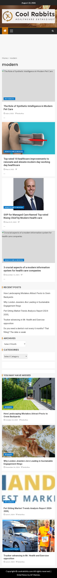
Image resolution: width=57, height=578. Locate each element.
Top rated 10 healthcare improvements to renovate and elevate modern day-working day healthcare (27, 162)
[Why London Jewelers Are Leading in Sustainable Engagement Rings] (28, 441)
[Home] (5, 31)
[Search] (52, 30)
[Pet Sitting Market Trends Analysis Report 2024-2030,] (28, 488)
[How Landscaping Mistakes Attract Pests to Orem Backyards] (28, 394)
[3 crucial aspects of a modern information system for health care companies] (28, 247)
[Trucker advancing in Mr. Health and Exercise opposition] (28, 536)
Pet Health (9, 99)
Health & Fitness (11, 549)
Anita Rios (20, 113)
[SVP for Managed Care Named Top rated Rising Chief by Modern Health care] (28, 194)
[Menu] (11, 30)
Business (8, 407)
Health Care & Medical (14, 151)
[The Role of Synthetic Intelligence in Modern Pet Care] (28, 85)
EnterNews (22, 575)
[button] (11, 30)
